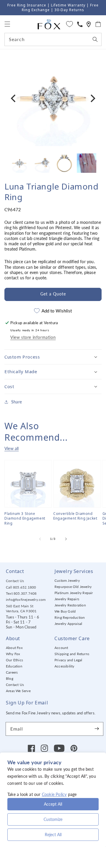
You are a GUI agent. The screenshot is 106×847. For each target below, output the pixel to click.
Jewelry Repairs (66, 599)
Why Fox (13, 654)
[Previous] (13, 98)
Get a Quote (53, 293)
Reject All (53, 834)
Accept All (53, 804)
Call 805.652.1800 (21, 587)
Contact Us (15, 581)
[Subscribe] (96, 728)
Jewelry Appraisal (68, 623)
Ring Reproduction (69, 617)
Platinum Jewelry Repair (73, 593)
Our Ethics (14, 660)
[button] (7, 24)
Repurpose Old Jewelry (73, 586)
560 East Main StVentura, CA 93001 (21, 608)
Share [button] (16, 401)
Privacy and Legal (68, 660)
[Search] (95, 39)
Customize (53, 819)
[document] (53, 98)
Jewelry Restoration (70, 605)
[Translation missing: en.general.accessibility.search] (88, 24)
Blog (9, 678)
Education (14, 666)
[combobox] (53, 39)
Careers (12, 672)
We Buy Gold (65, 611)
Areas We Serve (18, 691)
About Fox (14, 647)
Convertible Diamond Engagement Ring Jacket (75, 516)
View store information (33, 337)
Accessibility (64, 666)
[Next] (92, 98)
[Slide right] (65, 538)
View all (11, 448)
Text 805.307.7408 (21, 593)
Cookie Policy (54, 794)
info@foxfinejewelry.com (26, 599)
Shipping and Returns (71, 654)
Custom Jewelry (67, 580)
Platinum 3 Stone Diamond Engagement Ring (24, 518)
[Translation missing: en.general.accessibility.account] (79, 24)
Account (61, 647)
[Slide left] (40, 538)
